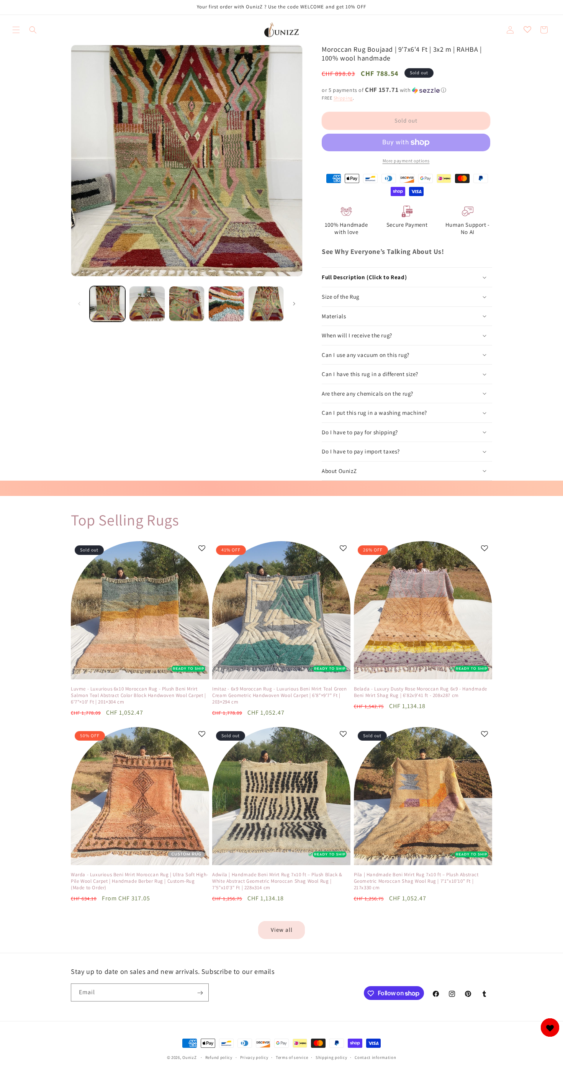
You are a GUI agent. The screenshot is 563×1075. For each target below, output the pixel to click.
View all (282, 929)
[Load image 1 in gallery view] (107, 304)
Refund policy (218, 1057)
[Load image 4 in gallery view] (226, 304)
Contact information (375, 1057)
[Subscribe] (199, 993)
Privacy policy (254, 1057)
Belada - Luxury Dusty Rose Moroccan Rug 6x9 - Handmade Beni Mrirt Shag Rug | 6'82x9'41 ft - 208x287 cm (420, 692)
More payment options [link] (406, 161)
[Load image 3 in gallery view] (187, 304)
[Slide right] (294, 303)
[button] (16, 29)
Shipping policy (331, 1057)
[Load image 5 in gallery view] (266, 304)
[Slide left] (79, 303)
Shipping (343, 98)
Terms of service (292, 1057)
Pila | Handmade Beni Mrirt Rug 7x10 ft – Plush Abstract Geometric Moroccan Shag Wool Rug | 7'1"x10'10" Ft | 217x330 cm (416, 881)
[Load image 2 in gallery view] (147, 304)
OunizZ (189, 1057)
